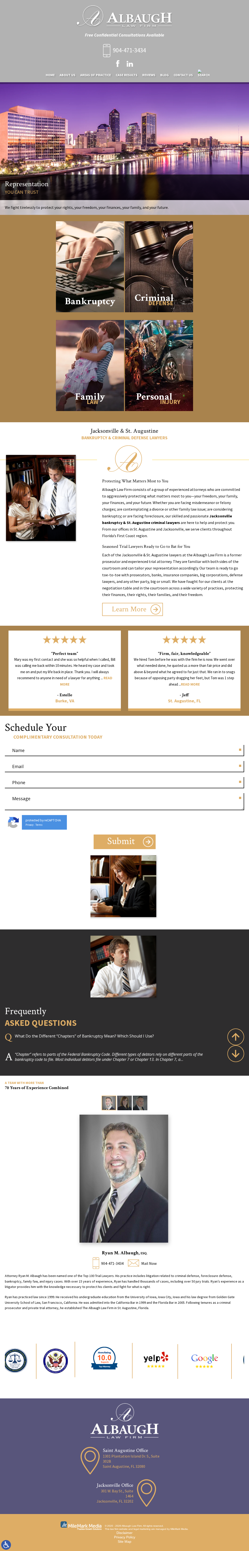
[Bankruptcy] (90, 316)
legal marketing (142, 1529)
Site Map (124, 1541)
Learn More (129, 609)
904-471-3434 (129, 50)
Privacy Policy (124, 1537)
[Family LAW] (90, 415)
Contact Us (183, 75)
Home (50, 75)
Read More (70, 684)
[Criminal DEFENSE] (159, 316)
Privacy (30, 825)
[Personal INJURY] (159, 415)
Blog (164, 75)
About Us (67, 75)
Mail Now (149, 1263)
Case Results (126, 75)
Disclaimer (124, 1533)
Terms (39, 825)
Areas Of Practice (95, 75)
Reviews (148, 75)
